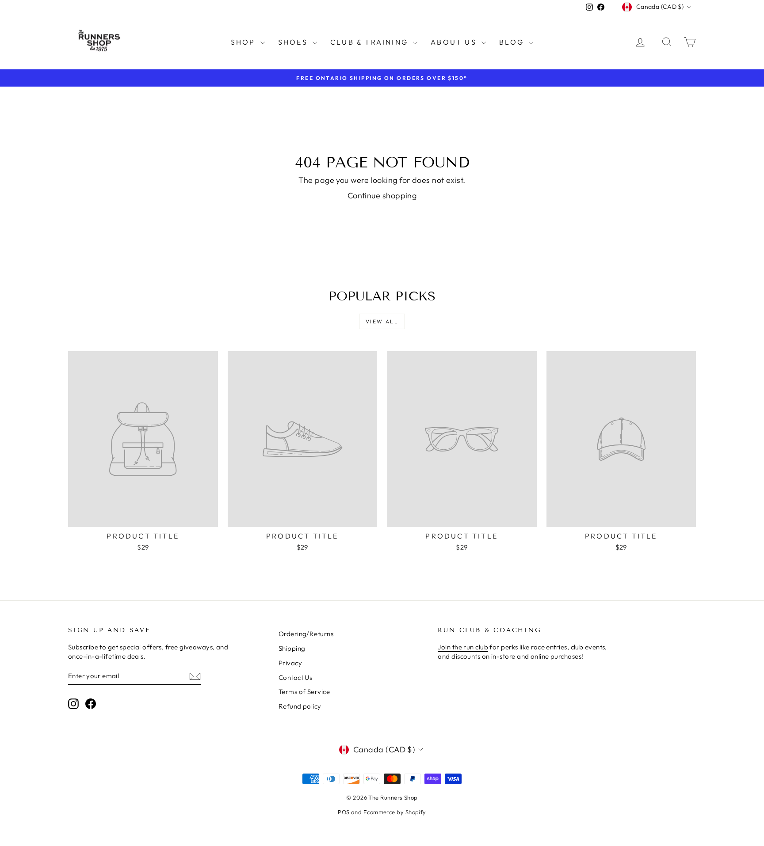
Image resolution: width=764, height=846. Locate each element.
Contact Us (296, 677)
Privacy (290, 663)
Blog (513, 42)
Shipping (292, 648)
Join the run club (463, 647)
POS (343, 812)
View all (382, 321)
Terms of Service (304, 691)
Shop (244, 42)
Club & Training (370, 42)
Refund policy (300, 706)
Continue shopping (382, 195)
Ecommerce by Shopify (394, 812)
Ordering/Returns (306, 634)
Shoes (294, 42)
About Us (455, 42)
